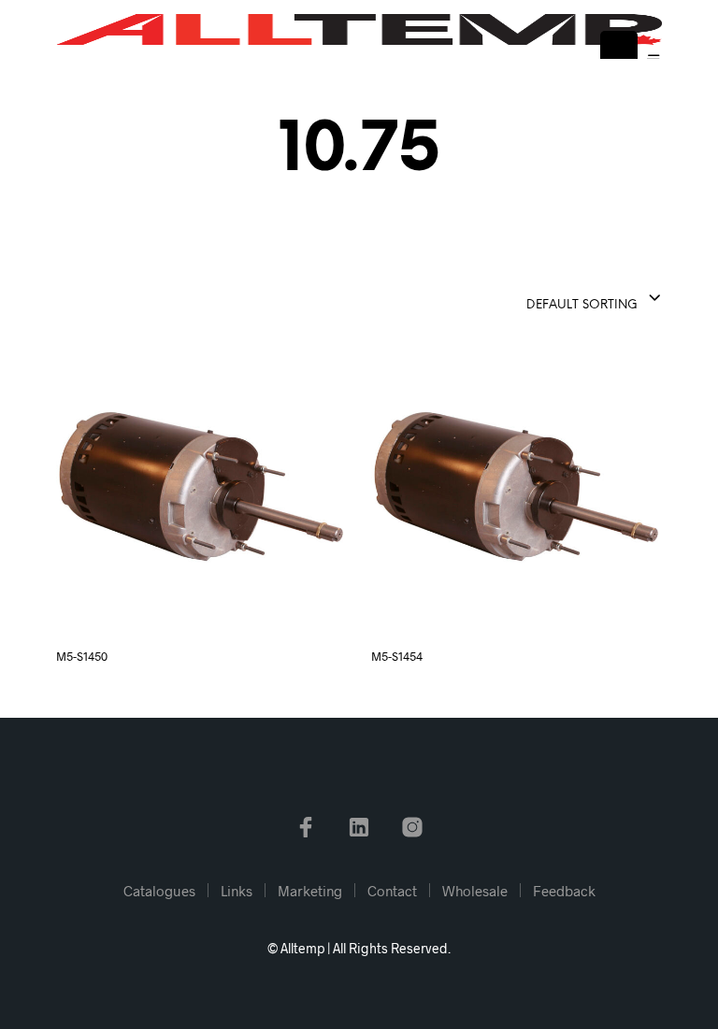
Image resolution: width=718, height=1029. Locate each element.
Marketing (310, 890)
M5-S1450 (82, 656)
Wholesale (475, 890)
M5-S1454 (397, 656)
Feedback (564, 890)
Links (236, 890)
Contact (392, 890)
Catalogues (159, 890)
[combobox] (548, 299)
